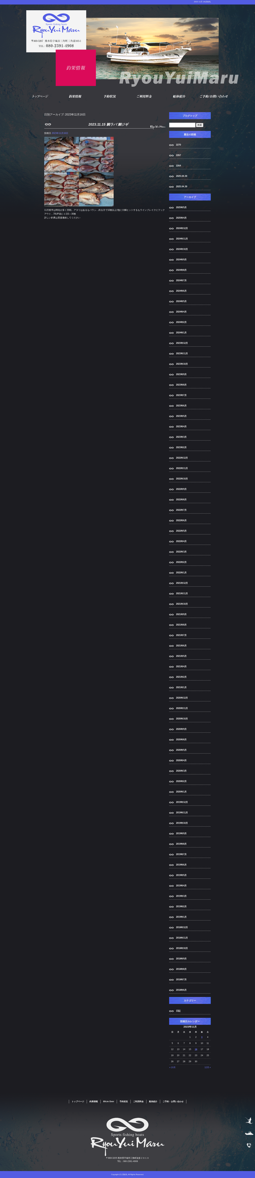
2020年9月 (181, 729)
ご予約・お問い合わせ (214, 96)
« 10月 (172, 1067)
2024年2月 (181, 322)
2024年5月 (181, 301)
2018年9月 (181, 958)
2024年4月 (181, 311)
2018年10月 (182, 948)
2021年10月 (182, 604)
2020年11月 (182, 708)
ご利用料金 (145, 96)
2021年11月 (182, 593)
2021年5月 (181, 656)
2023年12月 (182, 343)
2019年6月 (181, 864)
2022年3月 (181, 551)
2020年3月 (181, 771)
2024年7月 (181, 280)
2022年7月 (181, 510)
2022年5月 (181, 531)
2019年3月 (181, 896)
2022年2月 (181, 562)
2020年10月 (182, 718)
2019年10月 (182, 823)
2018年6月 (181, 990)
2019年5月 (181, 875)
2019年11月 (182, 812)
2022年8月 (181, 499)
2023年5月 (181, 416)
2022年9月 (181, 489)
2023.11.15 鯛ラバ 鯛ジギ (108, 124)
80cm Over (108, 1101)
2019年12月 (182, 802)
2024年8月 (181, 270)
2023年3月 (181, 437)
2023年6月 (181, 405)
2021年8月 (181, 624)
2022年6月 (181, 520)
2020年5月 (181, 750)
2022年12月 (182, 457)
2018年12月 (182, 927)
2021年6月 (181, 645)
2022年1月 (181, 572)
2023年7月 (181, 395)
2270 (178, 144)
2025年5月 (181, 207)
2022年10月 (182, 478)
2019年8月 (181, 844)
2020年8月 (181, 739)
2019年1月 (181, 917)
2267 (178, 155)
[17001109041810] (79, 204)
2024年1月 (181, 332)
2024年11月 (182, 238)
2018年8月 (181, 969)
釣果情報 (75, 96)
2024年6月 (181, 291)
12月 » (208, 1067)
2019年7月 (181, 854)
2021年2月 (181, 677)
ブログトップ (190, 115)
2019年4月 (181, 885)
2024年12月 (182, 228)
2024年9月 (181, 259)
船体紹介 (179, 96)
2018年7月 (181, 979)
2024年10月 (182, 249)
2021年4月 (181, 666)
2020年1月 (181, 791)
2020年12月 (182, 697)
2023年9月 (181, 374)
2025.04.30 (181, 176)
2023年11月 (182, 353)
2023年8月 (181, 384)
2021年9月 (181, 614)
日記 (178, 1010)
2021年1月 (181, 687)
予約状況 (110, 96)
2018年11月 (182, 937)
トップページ (40, 96)
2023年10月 (182, 364)
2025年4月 (181, 218)
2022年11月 (182, 468)
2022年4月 (181, 541)
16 (196, 1049)
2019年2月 (181, 906)
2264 (178, 165)
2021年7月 (181, 635)
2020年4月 (181, 760)
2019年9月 (181, 833)
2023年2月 (181, 447)
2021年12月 (182, 583)
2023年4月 (181, 426)
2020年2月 (181, 781)
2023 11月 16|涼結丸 (202, 2)
